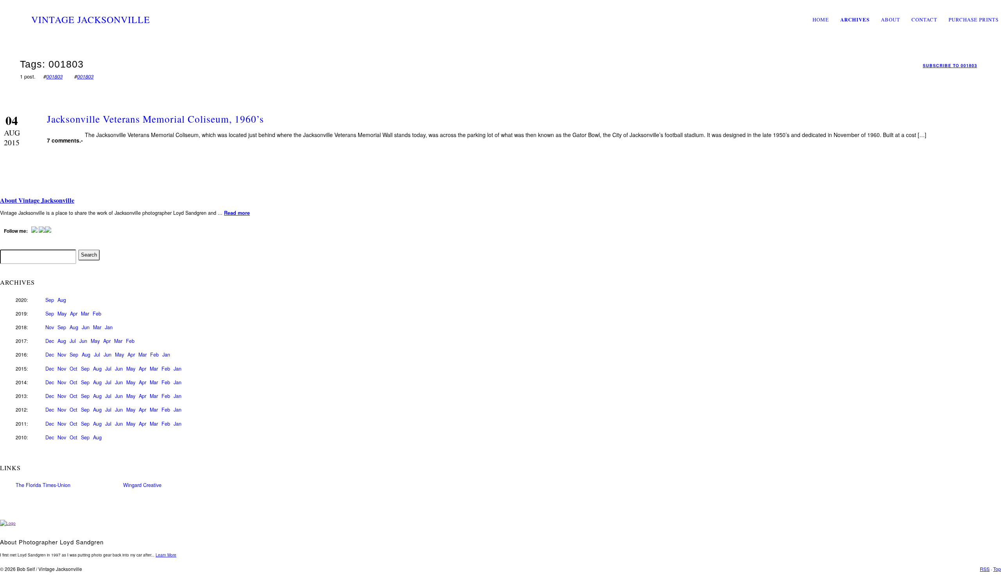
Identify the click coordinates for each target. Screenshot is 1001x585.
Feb (97, 313)
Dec (49, 340)
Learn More (166, 555)
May (61, 313)
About (890, 19)
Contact (924, 19)
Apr (73, 313)
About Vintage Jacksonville (37, 200)
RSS (985, 568)
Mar (85, 313)
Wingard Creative (142, 485)
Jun (86, 327)
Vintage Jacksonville (90, 19)
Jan (109, 327)
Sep (49, 299)
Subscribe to (950, 65)
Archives (855, 19)
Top (997, 568)
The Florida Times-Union (43, 485)
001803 (54, 76)
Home (821, 19)
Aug (61, 299)
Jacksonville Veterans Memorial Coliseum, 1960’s (155, 118)
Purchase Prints (974, 19)
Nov (49, 327)
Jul (73, 340)
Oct (73, 368)
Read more (237, 212)
